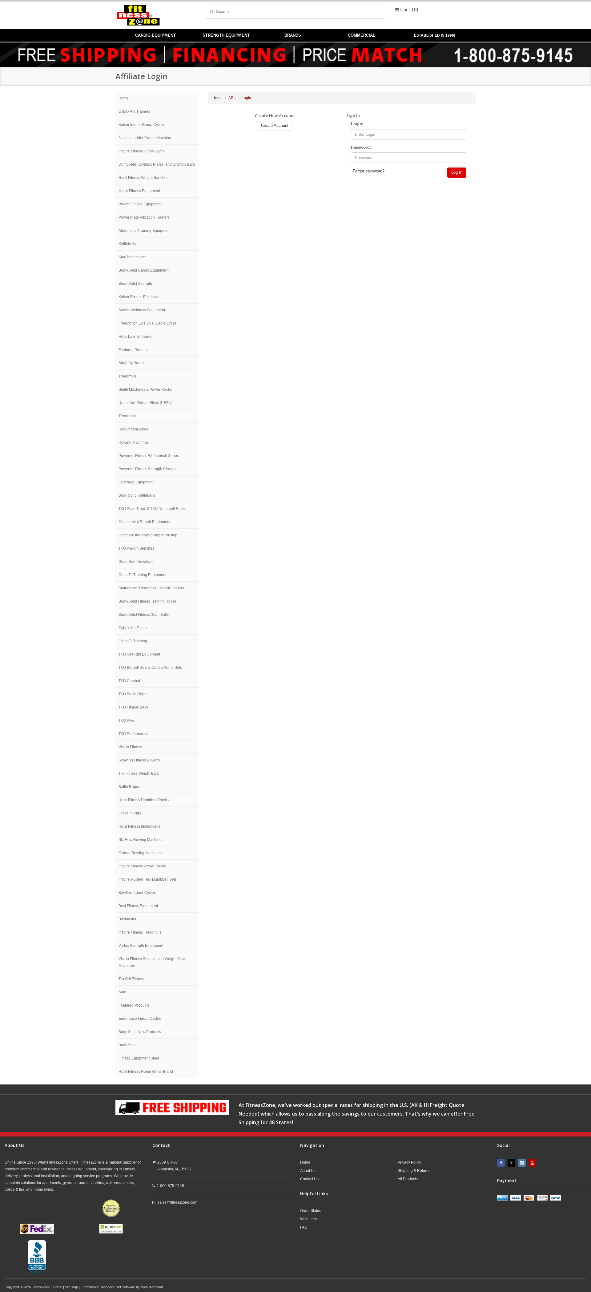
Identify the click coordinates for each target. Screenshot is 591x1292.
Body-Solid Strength (135, 283)
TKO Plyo (126, 720)
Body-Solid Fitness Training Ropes (148, 601)
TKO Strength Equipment (139, 654)
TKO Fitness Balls (133, 707)
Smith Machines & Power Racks (145, 389)
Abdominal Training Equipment (145, 230)
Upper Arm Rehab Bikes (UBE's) (145, 403)
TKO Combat (129, 681)
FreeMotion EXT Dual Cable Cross (147, 323)
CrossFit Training (133, 641)
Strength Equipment (226, 35)
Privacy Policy (409, 1162)
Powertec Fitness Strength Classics (148, 469)
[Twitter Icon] (512, 1163)
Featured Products (134, 350)
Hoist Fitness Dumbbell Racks (144, 800)
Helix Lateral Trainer (136, 336)
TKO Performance (133, 734)
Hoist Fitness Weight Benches (143, 178)
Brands (292, 35)
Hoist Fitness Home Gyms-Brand (146, 1071)
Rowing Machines (134, 442)
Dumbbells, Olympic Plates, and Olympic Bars (157, 164)
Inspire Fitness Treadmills (140, 932)
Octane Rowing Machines (140, 853)
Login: (357, 124)
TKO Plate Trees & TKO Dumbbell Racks (152, 509)
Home (124, 98)
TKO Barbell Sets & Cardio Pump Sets (150, 667)
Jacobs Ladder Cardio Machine (145, 138)
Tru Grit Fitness (131, 979)
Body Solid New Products (140, 1032)
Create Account (274, 125)
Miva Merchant (152, 1287)
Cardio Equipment (155, 35)
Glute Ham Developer (137, 561)
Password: (361, 147)
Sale (122, 992)
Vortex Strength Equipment (141, 945)
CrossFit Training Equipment (142, 575)
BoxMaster (127, 919)
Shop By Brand (131, 363)
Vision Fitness (130, 747)
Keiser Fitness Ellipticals (139, 297)
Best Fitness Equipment (138, 906)
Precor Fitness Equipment (140, 204)
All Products (408, 1179)
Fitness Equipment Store (139, 1058)
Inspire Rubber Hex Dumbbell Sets (148, 879)
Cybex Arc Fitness (133, 628)
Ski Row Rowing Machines (141, 840)
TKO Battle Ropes (133, 694)
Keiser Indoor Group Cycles (142, 125)
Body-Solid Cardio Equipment (143, 270)
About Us (308, 1171)
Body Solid (128, 1045)
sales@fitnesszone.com (177, 1202)
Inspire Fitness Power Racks (142, 866)
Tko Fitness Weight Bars (139, 773)
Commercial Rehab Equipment (144, 522)
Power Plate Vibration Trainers (144, 217)
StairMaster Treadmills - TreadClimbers (151, 588)
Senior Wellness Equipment (142, 310)
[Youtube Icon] (533, 1163)
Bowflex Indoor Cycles (137, 892)
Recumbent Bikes (133, 429)
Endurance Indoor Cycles (140, 1018)
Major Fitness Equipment (139, 191)
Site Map (71, 1287)
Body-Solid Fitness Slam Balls (144, 614)
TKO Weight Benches (136, 548)
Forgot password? (368, 171)
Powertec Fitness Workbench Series (149, 456)
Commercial (361, 35)
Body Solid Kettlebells (137, 495)
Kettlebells (127, 244)
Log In (456, 172)
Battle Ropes (129, 787)
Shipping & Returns (414, 1171)
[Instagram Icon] (522, 1163)
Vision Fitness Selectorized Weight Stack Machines (153, 962)
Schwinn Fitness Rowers (139, 760)
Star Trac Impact (132, 257)
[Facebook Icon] (501, 1163)
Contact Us (309, 1179)
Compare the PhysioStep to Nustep (148, 535)
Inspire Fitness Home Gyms (141, 151)
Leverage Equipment (136, 482)
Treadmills (127, 376)
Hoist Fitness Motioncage (140, 826)
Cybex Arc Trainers (134, 111)
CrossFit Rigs (130, 813)
